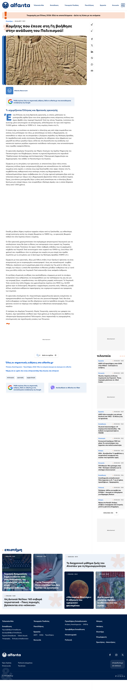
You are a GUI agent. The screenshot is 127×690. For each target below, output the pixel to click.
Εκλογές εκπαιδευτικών (20, 638)
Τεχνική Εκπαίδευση (9, 636)
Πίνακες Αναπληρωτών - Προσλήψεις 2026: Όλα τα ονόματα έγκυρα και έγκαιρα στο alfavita (38, 367)
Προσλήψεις (49, 635)
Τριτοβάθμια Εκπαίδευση (75, 629)
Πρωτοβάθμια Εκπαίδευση (11, 630)
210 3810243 (116, 666)
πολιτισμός (10, 377)
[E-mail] (92, 71)
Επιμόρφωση (101, 637)
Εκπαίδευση (54, 5)
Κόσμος (99, 621)
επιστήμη (13, 549)
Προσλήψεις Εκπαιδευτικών (76, 621)
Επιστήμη (9, 21)
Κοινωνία (115, 5)
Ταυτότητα (21, 666)
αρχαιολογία (31, 377)
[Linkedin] (92, 52)
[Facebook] (92, 39)
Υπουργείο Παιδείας (72, 5)
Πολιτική (68, 640)
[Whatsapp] (92, 64)
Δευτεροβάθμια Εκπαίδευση (12, 633)
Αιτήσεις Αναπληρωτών (73, 624)
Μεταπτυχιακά (70, 635)
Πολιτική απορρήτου (25, 663)
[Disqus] (47, 423)
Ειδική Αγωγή (22, 636)
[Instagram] (116, 655)
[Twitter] (92, 45)
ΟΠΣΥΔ (85, 624)
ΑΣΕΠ (35, 635)
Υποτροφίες (6, 638)
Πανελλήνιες (89, 5)
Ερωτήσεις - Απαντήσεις (105, 642)
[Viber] (92, 58)
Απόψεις (99, 626)
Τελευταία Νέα (39, 5)
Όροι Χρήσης (6, 663)
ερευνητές (20, 377)
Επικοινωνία (6, 666)
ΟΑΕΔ (41, 635)
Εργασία (103, 5)
